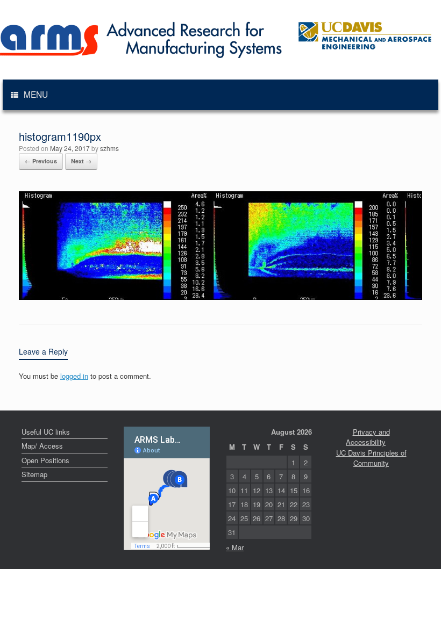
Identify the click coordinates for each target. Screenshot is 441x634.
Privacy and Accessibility (368, 437)
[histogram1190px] (220, 297)
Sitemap (34, 474)
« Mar (235, 547)
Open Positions (45, 460)
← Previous (41, 161)
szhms (109, 148)
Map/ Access (42, 446)
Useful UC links (46, 432)
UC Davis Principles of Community (371, 458)
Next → (81, 161)
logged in (74, 376)
